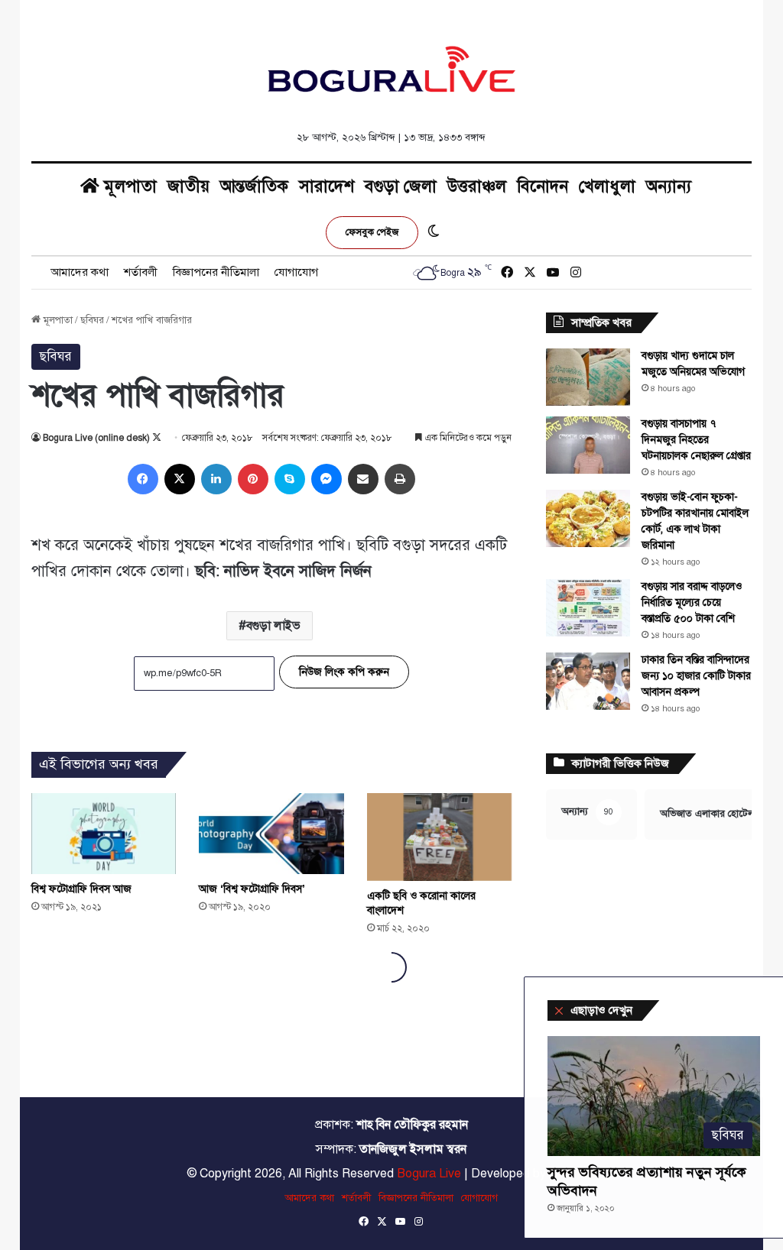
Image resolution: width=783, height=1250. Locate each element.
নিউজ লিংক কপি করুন (344, 671)
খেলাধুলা (607, 186)
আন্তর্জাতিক (254, 186)
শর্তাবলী (141, 272)
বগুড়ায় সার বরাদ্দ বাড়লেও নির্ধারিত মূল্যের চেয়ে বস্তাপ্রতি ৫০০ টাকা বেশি (692, 602)
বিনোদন (542, 186)
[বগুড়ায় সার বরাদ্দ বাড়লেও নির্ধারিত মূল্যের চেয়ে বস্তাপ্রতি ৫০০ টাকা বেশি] (588, 607)
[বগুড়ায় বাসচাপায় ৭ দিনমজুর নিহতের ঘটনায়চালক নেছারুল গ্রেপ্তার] (588, 445)
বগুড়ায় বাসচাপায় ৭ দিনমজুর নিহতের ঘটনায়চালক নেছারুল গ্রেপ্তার (696, 439)
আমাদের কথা (79, 272)
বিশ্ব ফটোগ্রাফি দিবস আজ (81, 888)
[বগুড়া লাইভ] (391, 69)
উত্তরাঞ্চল (476, 186)
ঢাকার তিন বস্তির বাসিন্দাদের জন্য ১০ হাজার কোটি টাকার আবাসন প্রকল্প (696, 675)
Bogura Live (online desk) (96, 437)
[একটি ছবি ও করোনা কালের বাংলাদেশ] (439, 837)
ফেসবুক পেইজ (372, 232)
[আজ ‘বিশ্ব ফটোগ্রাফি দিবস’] (271, 834)
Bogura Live (429, 1173)
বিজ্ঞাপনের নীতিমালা (216, 272)
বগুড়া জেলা (401, 186)
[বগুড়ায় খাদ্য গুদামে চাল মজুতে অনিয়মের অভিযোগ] (588, 377)
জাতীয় (188, 186)
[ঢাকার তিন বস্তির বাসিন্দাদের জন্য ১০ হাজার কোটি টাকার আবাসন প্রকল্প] (588, 681)
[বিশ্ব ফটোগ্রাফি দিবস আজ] (104, 834)
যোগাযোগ (296, 272)
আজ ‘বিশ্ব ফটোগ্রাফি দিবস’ (252, 888)
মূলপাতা (128, 186)
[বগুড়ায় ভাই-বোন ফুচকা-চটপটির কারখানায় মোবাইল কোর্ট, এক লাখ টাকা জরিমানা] (588, 518)
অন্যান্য (668, 186)
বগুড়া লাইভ (273, 625)
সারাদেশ (326, 186)
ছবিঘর (92, 320)
